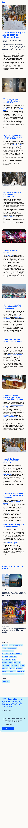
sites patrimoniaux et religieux (16, 355)
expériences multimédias (12, 543)
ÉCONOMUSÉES (18, 145)
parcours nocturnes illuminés (11, 544)
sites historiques (7, 474)
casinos (10, 513)
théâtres (5, 503)
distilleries (6, 417)
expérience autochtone (9, 217)
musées (5, 109)
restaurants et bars (8, 415)
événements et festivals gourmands (13, 406)
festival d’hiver (9, 255)
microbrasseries (14, 417)
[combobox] (14, 715)
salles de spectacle (16, 502)
